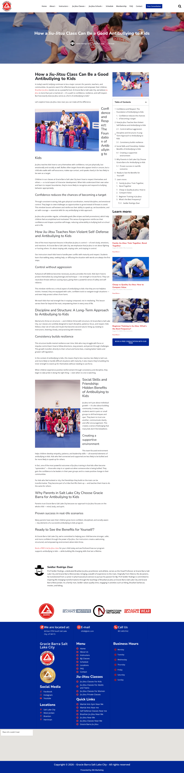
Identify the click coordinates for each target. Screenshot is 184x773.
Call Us (123, 627)
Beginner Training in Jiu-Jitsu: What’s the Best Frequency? (130, 198)
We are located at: (57, 627)
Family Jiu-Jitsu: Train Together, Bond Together (131, 184)
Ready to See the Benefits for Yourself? (128, 174)
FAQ (131, 6)
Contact (139, 6)
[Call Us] (116, 627)
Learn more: (122, 179)
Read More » (116, 252)
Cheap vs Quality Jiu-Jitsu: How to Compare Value (132, 191)
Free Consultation (154, 6)
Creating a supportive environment (128, 154)
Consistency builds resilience (131, 142)
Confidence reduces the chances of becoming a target (132, 117)
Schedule (109, 6)
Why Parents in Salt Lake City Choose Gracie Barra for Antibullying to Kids (131, 160)
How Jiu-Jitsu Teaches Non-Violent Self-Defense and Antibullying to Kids (131, 123)
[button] (55, 6)
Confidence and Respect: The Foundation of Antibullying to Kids (130, 110)
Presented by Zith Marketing (92, 770)
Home (44, 6)
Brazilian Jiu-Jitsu (41, 90)
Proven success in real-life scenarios (130, 167)
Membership (121, 6)
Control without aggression (131, 129)
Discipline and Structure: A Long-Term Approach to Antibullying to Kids (129, 136)
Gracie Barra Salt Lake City (54, 645)
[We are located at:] (42, 627)
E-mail (85, 627)
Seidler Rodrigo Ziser (83, 44)
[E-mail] (79, 627)
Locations (47, 704)
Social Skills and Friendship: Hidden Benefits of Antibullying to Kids (130, 147)
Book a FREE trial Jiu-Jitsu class (47, 548)
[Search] (179, 6)
